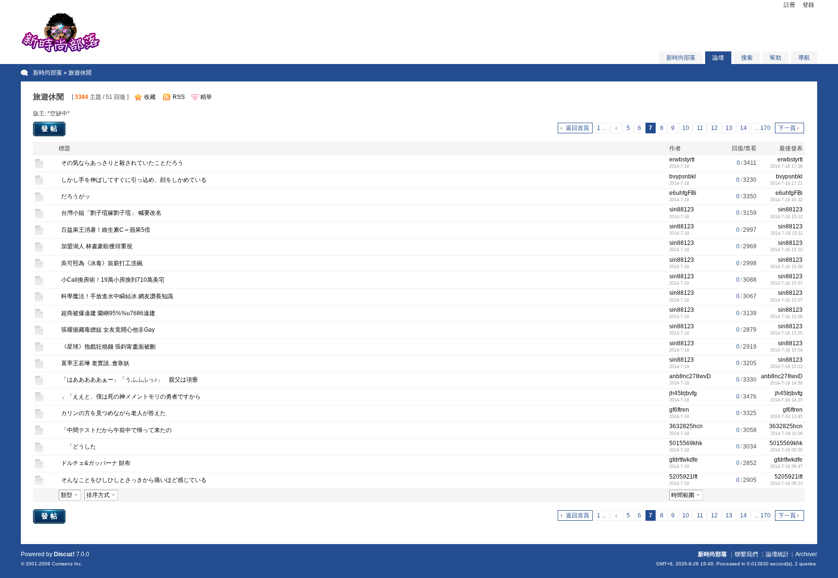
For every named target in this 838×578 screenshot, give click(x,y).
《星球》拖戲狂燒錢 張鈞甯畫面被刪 (108, 346)
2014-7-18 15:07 (786, 283)
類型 (66, 495)
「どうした (78, 446)
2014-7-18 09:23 (786, 483)
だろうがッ (75, 196)
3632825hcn (686, 426)
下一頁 (787, 128)
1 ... (601, 128)
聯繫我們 (746, 554)
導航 (804, 57)
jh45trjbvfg (683, 393)
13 (728, 128)
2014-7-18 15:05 (786, 333)
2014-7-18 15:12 (786, 216)
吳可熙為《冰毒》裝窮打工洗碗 (102, 263)
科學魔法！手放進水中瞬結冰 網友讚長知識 (117, 296)
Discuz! (64, 554)
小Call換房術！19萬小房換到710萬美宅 (112, 279)
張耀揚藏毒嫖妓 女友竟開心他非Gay (108, 329)
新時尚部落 (680, 57)
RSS (179, 97)
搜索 (747, 57)
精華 (206, 97)
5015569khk (685, 443)
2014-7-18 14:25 (786, 400)
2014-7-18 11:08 (787, 433)
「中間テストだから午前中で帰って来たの (116, 430)
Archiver (806, 554)
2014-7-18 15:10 (786, 249)
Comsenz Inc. (67, 563)
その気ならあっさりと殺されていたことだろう (122, 163)
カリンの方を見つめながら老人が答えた (113, 413)
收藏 (150, 97)
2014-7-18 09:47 (786, 466)
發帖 (50, 128)
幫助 (775, 57)
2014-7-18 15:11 (787, 233)
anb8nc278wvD (690, 376)
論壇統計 (777, 554)
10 (685, 128)
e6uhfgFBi (682, 193)
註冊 (789, 4)
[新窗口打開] (39, 166)
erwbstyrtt (681, 159)
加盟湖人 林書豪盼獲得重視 (96, 246)
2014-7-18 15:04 (786, 350)
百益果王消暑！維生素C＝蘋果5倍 (105, 229)
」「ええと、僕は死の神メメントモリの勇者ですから (131, 396)
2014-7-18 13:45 (786, 416)
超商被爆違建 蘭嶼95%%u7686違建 (108, 313)
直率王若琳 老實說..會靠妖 (95, 363)
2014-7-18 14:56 (786, 383)
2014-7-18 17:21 (786, 183)
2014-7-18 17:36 (786, 166)
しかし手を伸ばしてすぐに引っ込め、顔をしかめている (134, 180)
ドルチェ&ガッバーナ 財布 (95, 463)
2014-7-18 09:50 (786, 450)
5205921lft (683, 476)
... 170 (763, 128)
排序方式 (98, 495)
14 (743, 128)
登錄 (808, 4)
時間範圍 (682, 495)
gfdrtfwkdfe (683, 459)
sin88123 (681, 209)
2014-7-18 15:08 (786, 266)
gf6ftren (679, 409)
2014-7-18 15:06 (786, 316)
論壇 (718, 57)
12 (714, 128)
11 (700, 128)
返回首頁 (577, 128)
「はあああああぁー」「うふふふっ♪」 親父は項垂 (129, 379)
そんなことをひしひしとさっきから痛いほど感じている (134, 480)
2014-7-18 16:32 (786, 199)
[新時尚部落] (60, 51)
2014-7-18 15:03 (786, 366)
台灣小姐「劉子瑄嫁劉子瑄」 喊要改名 (111, 212)
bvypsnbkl (682, 176)
